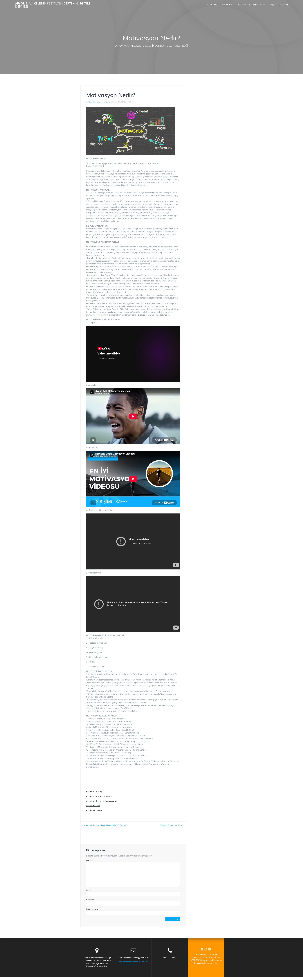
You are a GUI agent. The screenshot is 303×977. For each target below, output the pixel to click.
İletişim (106, 102)
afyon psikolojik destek (99, 796)
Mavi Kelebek (94, 102)
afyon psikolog (94, 791)
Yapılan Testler (257, 5)
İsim (88, 890)
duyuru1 (283, 5)
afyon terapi (93, 806)
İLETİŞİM (272, 5)
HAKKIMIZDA (212, 5)
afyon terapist (94, 810)
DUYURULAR (227, 5)
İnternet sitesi (92, 909)
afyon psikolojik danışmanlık (101, 801)
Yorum (88, 860)
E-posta (90, 899)
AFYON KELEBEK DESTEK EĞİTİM (52, 5)
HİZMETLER (241, 5)
